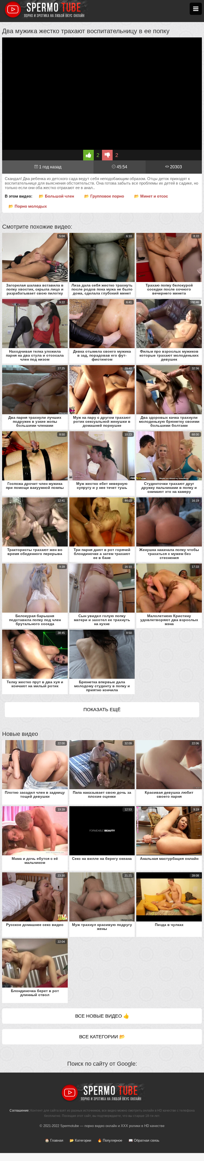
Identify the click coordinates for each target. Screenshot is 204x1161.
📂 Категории (80, 1140)
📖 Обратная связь (144, 1140)
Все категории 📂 (102, 1036)
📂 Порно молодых (27, 206)
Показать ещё (102, 709)
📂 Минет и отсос (151, 196)
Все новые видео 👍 (102, 1016)
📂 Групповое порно (104, 196)
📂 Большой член (56, 196)
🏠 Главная (54, 1140)
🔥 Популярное (109, 1140)
